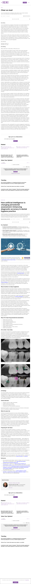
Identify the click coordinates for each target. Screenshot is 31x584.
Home (2, 7)
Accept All (15, 582)
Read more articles (19, 456)
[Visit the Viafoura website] (28, 166)
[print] (29, 222)
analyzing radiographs (19, 296)
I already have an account (15, 173)
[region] (15, 165)
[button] (1, 2)
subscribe (26, 456)
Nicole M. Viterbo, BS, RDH (5, 219)
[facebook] (12, 222)
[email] (18, 222)
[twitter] (15, 222)
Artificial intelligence (4, 282)
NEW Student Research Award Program (9, 259)
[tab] (3, 162)
